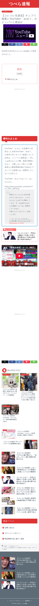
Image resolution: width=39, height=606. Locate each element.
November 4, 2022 (16, 223)
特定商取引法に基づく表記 (14, 539)
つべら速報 (19, 3)
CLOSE (19, 73)
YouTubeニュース (7, 11)
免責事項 (27, 600)
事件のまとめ (12, 79)
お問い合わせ (9, 528)
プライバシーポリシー (13, 533)
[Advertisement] (19, 111)
